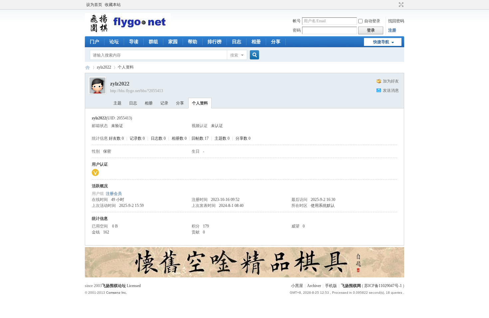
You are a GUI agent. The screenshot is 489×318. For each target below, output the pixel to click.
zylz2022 (104, 67)
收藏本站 (113, 4)
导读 (133, 41)
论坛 (114, 41)
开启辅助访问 (395, 5)
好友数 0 (116, 138)
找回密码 (396, 21)
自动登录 (372, 21)
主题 (117, 103)
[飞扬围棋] (128, 31)
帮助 (192, 41)
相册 (256, 41)
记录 (164, 103)
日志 (236, 41)
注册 (392, 30)
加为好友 (391, 81)
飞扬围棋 (87, 67)
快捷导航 (381, 42)
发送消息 (391, 90)
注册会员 (114, 193)
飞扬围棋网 (351, 285)
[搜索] (253, 55)
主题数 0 (222, 138)
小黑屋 (297, 285)
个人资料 (200, 103)
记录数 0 (137, 138)
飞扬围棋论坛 (114, 285)
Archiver (314, 285)
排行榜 (215, 41)
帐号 (297, 21)
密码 (297, 30)
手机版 (331, 285)
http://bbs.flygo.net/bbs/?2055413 (136, 90)
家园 (173, 41)
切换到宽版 (400, 5)
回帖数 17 (200, 138)
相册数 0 (179, 138)
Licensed (134, 285)
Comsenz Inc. (116, 292)
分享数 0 (243, 138)
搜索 (234, 55)
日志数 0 (158, 138)
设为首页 (94, 4)
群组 (153, 41)
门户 (94, 41)
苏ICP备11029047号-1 (383, 285)
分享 (275, 41)
